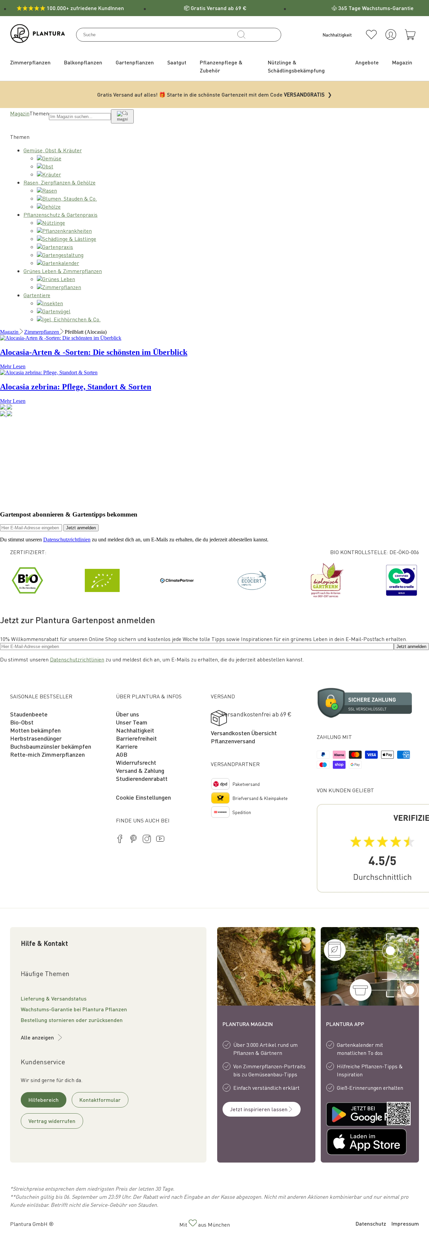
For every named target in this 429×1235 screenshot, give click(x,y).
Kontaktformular (100, 1099)
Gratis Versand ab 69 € (218, 7)
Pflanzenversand (233, 741)
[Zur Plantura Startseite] (37, 40)
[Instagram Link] (147, 840)
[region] (214, 580)
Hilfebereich (43, 1099)
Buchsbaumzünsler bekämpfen (50, 746)
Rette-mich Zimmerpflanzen (47, 754)
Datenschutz (371, 1223)
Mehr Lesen (12, 366)
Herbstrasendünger (36, 738)
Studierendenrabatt (142, 778)
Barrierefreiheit (136, 738)
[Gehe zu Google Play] (349, 1115)
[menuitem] (30, 62)
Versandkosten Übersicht (244, 733)
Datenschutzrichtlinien (66, 539)
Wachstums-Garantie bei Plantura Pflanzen (74, 1009)
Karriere (127, 746)
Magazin (19, 113)
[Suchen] (241, 35)
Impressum (405, 1223)
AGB (121, 754)
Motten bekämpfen (35, 730)
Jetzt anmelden (81, 527)
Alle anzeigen (37, 1037)
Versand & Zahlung (140, 770)
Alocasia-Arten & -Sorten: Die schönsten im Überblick (93, 352)
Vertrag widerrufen (51, 1120)
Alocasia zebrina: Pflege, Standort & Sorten (75, 386)
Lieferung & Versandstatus (53, 998)
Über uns (127, 714)
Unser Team (131, 722)
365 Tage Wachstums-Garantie (376, 7)
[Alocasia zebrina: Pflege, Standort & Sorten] (49, 372)
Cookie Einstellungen (143, 797)
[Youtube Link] (160, 840)
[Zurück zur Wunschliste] (371, 35)
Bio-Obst (22, 722)
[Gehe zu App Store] (349, 1142)
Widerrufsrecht (136, 762)
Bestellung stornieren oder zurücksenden (72, 1019)
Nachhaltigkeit (135, 730)
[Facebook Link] (120, 840)
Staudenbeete (29, 714)
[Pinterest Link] (133, 840)
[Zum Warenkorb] (410, 35)
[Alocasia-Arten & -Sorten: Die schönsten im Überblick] (60, 338)
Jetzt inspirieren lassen (259, 1109)
